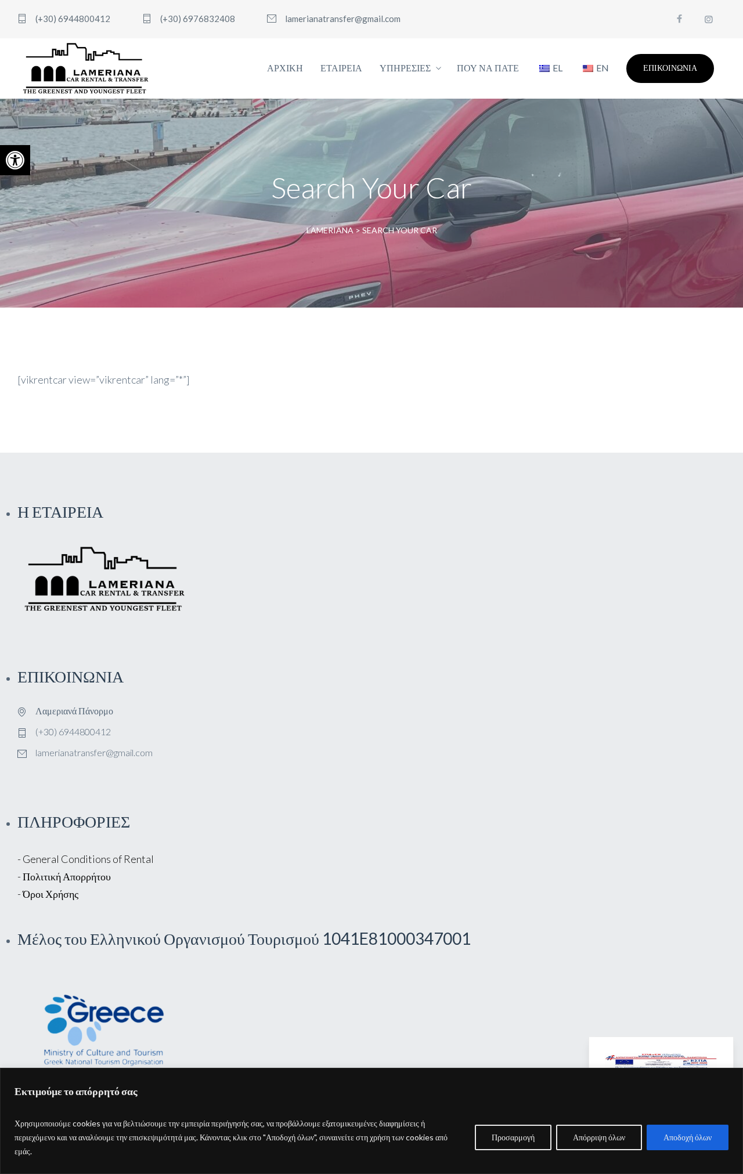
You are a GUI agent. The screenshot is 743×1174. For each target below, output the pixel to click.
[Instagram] (708, 19)
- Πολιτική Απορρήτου (64, 876)
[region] (371, 1121)
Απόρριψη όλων (599, 1137)
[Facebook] (679, 19)
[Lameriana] (85, 68)
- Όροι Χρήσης (47, 893)
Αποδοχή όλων (687, 1137)
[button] (15, 160)
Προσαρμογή (513, 1137)
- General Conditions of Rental (85, 858)
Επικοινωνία (670, 68)
